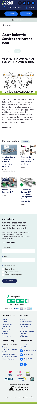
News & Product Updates (13, 275)
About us (4, 319)
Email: (4, 256)
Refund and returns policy (9, 356)
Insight (8, 25)
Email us (4, 347)
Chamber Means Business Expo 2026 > (28, 346)
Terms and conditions (8, 354)
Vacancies (5, 333)
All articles (25, 141)
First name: (6, 247)
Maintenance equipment (27, 331)
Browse (12, 14)
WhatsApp (32, 7)
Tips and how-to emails (13, 272)
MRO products (24, 336)
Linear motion (24, 326)
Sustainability (6, 329)
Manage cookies (29, 397)
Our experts (5, 331)
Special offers (10, 269)
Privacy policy (12, 397)
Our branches (6, 326)
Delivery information (8, 359)
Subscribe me (9, 281)
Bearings (22, 319)
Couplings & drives (25, 324)
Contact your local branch (9, 349)
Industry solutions (7, 324)
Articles (17, 51)
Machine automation (26, 329)
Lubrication (23, 333)
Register (4, 352)
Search (27, 14)
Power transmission (26, 321)
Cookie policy (20, 397)
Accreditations (6, 336)
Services (4, 321)
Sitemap (6, 397)
